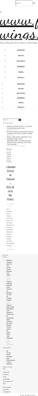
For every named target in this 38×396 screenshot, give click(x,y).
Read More (10, 249)
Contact (20, 77)
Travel (21, 72)
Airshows (21, 50)
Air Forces (21, 61)
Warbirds (21, 66)
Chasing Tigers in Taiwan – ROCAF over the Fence (11, 182)
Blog (7, 358)
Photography (10, 360)
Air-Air (21, 55)
